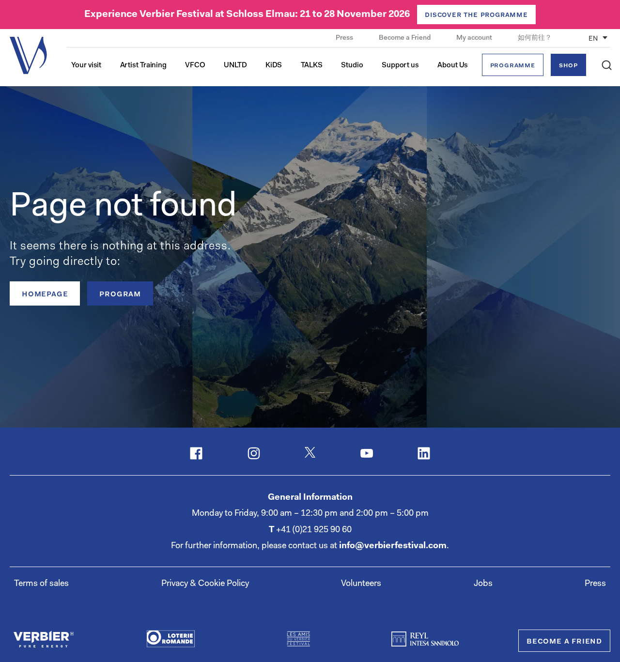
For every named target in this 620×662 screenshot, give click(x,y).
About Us (452, 65)
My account (475, 38)
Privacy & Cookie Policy (205, 584)
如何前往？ (535, 38)
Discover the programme (476, 15)
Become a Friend (405, 38)
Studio (352, 65)
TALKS (312, 65)
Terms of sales (41, 584)
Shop (568, 65)
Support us (400, 65)
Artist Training (143, 65)
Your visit (86, 65)
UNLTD (235, 65)
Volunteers (361, 584)
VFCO (195, 65)
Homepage (45, 294)
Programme (512, 65)
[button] (606, 65)
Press (345, 38)
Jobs (483, 584)
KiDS (273, 65)
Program (120, 294)
